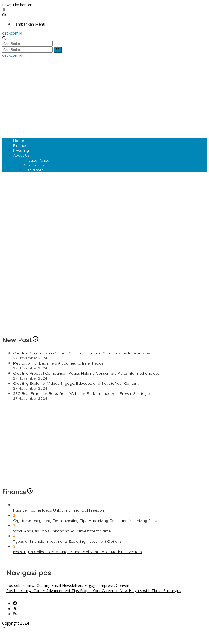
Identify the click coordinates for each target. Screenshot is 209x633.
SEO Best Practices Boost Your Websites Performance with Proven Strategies (82, 393)
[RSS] (15, 614)
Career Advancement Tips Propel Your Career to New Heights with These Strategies (93, 590)
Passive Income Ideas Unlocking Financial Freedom (59, 510)
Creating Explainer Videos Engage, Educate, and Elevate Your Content (76, 383)
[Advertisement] (104, 96)
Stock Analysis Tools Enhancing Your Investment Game (62, 531)
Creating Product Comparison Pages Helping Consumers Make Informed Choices (86, 373)
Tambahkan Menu (29, 24)
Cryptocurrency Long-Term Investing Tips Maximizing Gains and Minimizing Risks (85, 520)
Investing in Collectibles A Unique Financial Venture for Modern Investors (77, 551)
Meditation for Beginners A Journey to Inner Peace (58, 363)
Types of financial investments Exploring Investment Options (67, 541)
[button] (58, 50)
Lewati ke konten (17, 4)
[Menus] (4, 10)
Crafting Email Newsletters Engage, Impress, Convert (68, 585)
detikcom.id (12, 33)
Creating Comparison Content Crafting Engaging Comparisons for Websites (81, 353)
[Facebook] (15, 603)
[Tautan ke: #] (35, 340)
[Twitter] (15, 608)
